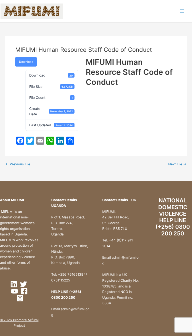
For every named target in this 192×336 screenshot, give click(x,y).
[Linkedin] (13, 284)
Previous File (18, 164)
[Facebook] (24, 291)
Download (26, 62)
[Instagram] (20, 298)
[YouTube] (14, 291)
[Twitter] (23, 284)
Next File (177, 164)
